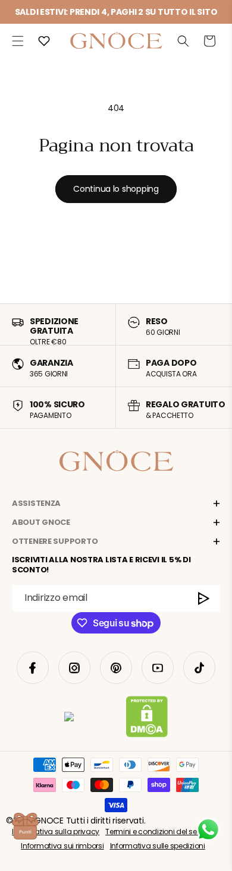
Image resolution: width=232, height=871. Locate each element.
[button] (18, 41)
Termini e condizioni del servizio (159, 831)
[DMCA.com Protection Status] (146, 719)
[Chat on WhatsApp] (208, 829)
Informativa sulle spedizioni (157, 846)
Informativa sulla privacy (55, 831)
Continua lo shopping (115, 189)
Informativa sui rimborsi (62, 846)
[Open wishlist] (44, 41)
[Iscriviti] (204, 598)
